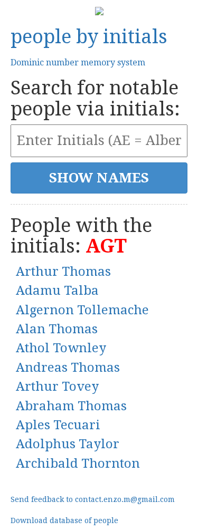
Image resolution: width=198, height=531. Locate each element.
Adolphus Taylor (67, 444)
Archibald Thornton (78, 463)
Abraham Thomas (71, 406)
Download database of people (64, 520)
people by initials (89, 36)
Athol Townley (61, 348)
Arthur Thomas (63, 271)
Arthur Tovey (57, 386)
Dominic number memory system (78, 62)
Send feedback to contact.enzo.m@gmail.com (93, 499)
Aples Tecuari (58, 425)
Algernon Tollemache (82, 310)
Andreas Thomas (68, 367)
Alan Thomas (57, 329)
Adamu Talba (57, 290)
